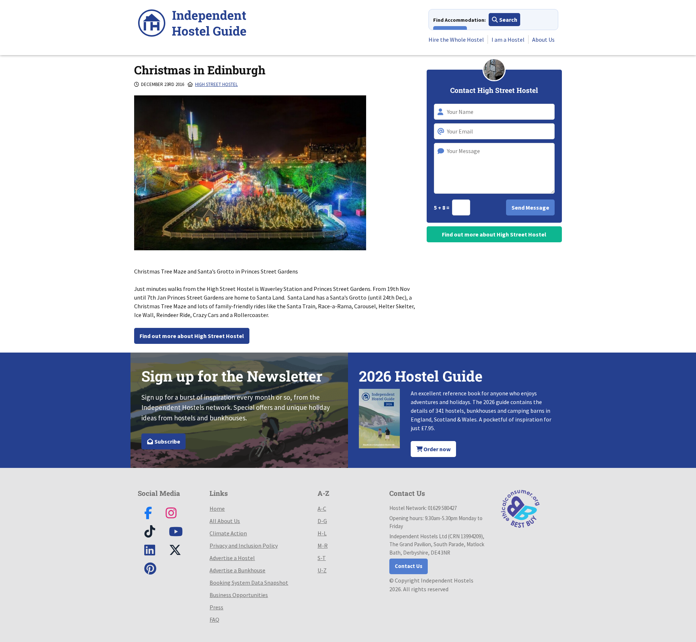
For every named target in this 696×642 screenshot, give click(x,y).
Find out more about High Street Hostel (192, 335)
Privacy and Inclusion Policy (244, 545)
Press (216, 607)
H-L (322, 533)
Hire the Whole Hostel (456, 39)
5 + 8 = (442, 207)
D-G (322, 520)
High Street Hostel (216, 84)
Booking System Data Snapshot (249, 582)
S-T (322, 557)
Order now (436, 449)
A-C (322, 508)
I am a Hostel (508, 39)
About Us (543, 39)
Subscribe (166, 441)
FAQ (214, 619)
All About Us (225, 520)
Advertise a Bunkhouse (237, 570)
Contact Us (408, 566)
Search (507, 19)
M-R (323, 545)
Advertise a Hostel (232, 557)
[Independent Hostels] (192, 24)
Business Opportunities (239, 594)
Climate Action (228, 533)
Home (217, 508)
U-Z (322, 570)
